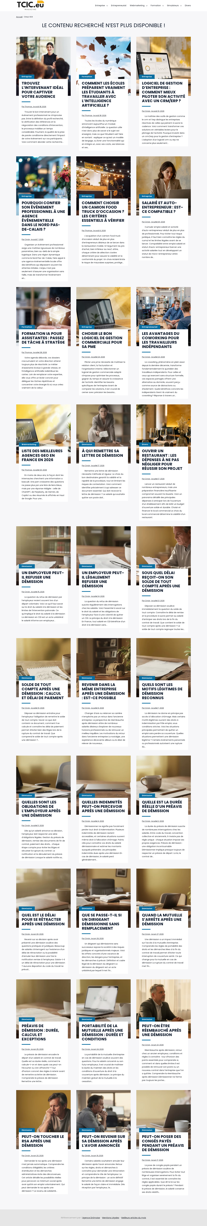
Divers (188, 5)
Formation (156, 5)
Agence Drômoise (91, 1217)
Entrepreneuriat (118, 5)
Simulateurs (173, 5)
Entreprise (100, 5)
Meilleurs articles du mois (133, 1217)
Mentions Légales (110, 1217)
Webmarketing (137, 5)
